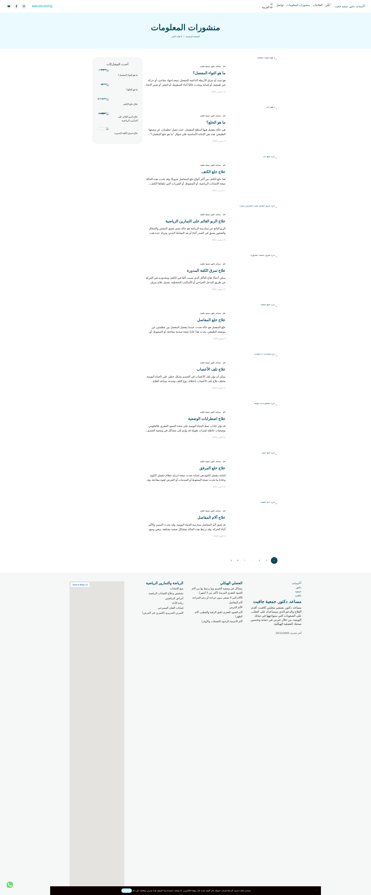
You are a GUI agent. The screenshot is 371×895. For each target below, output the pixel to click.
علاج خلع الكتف (213, 171)
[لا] (317, 890)
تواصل (280, 5)
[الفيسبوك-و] (16, 6)
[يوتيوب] (9, 6)
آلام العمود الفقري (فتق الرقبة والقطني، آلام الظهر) (218, 614)
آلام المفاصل (235, 602)
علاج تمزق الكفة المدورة (206, 270)
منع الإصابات (176, 588)
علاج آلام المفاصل (211, 517)
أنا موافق (126, 890)
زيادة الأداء (177, 603)
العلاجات (317, 5)
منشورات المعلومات (298, 5)
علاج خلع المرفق (212, 468)
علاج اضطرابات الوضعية (206, 418)
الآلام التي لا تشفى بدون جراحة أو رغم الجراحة (217, 597)
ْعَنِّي (327, 5)
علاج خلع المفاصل (211, 320)
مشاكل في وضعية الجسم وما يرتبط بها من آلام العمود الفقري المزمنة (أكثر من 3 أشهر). (217, 590)
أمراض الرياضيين (174, 598)
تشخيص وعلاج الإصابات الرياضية (166, 593)
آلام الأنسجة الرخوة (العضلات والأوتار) (222, 621)
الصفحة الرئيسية (193, 36)
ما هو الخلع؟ (215, 122)
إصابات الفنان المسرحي (170, 608)
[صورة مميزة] (266, 79)
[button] (42, 6)
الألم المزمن (235, 607)
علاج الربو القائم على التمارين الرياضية (195, 221)
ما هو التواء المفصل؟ (209, 73)
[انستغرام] (24, 6)
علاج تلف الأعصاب (211, 369)
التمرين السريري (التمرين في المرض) (162, 613)
